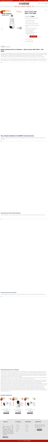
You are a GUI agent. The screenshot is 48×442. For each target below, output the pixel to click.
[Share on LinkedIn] (32, 41)
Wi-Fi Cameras (30, 10)
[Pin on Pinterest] (30, 41)
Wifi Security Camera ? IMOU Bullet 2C (6, 410)
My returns (17, 427)
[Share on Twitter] (27, 41)
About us (27, 425)
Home (16, 6)
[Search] (33, 6)
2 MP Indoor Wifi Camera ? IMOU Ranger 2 (18, 410)
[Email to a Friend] (29, 41)
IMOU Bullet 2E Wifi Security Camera (30, 410)
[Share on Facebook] (25, 41)
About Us (23, 6)
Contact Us (28, 6)
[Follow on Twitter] (6, 437)
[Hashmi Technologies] (24, 3)
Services (27, 427)
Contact (27, 430)
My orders (17, 425)
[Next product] (45, 10)
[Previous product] (46, 10)
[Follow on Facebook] (3, 437)
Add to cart (33, 36)
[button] (41, 0)
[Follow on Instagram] (4, 437)
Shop (19, 6)
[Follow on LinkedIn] (7, 437)
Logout (17, 430)
